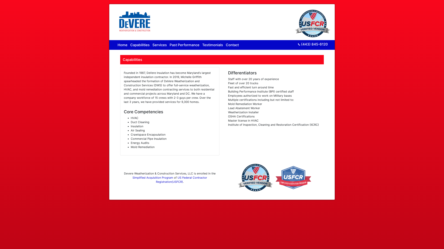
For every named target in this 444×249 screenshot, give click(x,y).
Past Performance (184, 45)
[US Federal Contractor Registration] (313, 22)
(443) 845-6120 (314, 44)
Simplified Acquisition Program (153, 177)
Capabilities (140, 45)
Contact (232, 45)
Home (122, 45)
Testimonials (212, 45)
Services (159, 45)
